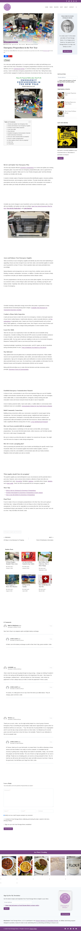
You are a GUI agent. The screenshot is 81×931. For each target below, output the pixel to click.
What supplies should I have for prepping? (18, 140)
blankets (50, 481)
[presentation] (12, 556)
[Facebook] (66, 1)
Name (6, 811)
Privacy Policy (33, 928)
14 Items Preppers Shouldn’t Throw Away (12, 563)
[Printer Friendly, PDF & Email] (7, 60)
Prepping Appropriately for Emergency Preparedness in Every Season (24, 492)
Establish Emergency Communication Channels (19, 133)
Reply (51, 625)
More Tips (10, 142)
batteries (30, 481)
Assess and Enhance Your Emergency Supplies (19, 125)
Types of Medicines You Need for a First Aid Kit (33, 347)
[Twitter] (69, 1)
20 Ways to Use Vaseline (26, 585)
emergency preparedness (27, 167)
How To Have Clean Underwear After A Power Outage (44, 564)
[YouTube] (76, 1)
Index (51, 7)
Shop (61, 7)
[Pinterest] (74, 1)
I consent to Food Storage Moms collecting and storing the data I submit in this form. (27, 819)
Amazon (60, 158)
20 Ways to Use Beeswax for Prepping (14, 539)
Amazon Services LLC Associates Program (47, 920)
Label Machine (28, 208)
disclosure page (46, 50)
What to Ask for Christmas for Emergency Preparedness (21, 490)
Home (46, 7)
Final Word (11, 143)
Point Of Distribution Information (44, 539)
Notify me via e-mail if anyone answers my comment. (19, 815)
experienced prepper (19, 68)
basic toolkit (10, 483)
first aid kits (19, 481)
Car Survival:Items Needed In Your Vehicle (28, 563)
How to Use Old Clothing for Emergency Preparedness (20, 494)
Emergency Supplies (30, 44)
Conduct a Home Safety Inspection (16, 127)
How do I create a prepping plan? (16, 138)
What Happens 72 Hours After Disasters (11, 585)
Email (23, 811)
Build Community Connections (15, 134)
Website (41, 811)
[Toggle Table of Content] (29, 122)
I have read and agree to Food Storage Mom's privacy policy (66, 81)
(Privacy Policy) (8, 820)
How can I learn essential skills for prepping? (18, 136)
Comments (23, 44)
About (66, 7)
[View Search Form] (76, 7)
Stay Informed (11, 131)
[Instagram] (71, 1)
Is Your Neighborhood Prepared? (39, 421)
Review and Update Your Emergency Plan (18, 124)
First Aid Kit (36, 44)
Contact (71, 7)
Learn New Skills (12, 129)
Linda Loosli (10, 566)
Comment (7, 790)
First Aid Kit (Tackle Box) (14, 208)
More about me (67, 51)
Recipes (56, 7)
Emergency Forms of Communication (19, 369)
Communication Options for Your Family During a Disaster (37, 406)
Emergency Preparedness (10, 42)
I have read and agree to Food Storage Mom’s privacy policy (22, 905)
